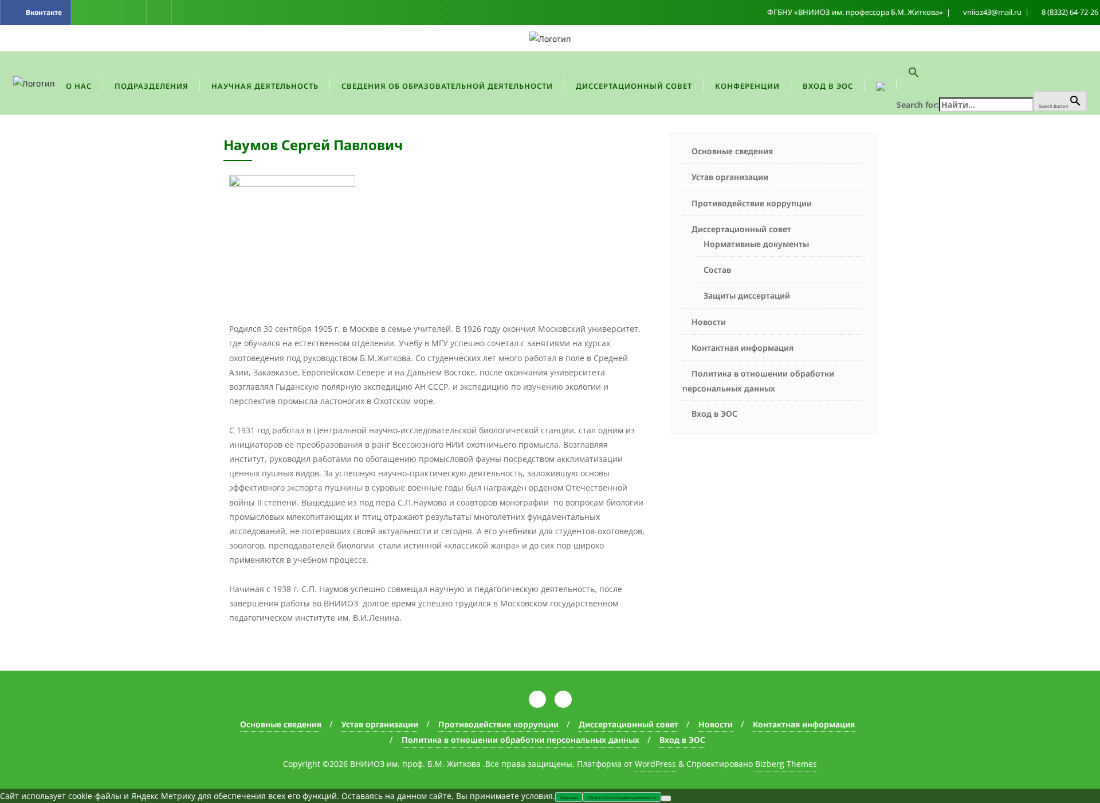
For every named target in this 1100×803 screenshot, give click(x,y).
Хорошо (569, 797)
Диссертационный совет (741, 229)
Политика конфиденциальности (622, 797)
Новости (709, 321)
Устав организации (730, 176)
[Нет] (666, 798)
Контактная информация (742, 347)
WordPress (655, 763)
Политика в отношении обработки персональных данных (758, 381)
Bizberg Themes (786, 763)
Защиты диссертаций (747, 295)
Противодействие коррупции (752, 203)
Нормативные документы (756, 243)
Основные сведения (732, 151)
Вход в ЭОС (714, 413)
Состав (717, 269)
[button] (992, 71)
